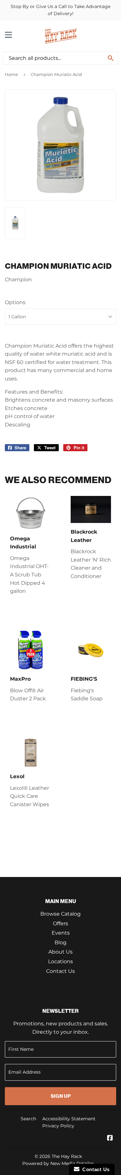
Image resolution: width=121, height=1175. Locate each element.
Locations (60, 961)
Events (61, 933)
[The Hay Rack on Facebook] (110, 1138)
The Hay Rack (67, 1156)
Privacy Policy (58, 1125)
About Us (60, 952)
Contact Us (60, 971)
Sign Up (61, 1096)
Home (11, 74)
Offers (60, 923)
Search (28, 1118)
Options (15, 302)
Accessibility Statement (69, 1118)
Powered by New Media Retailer (58, 1163)
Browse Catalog (60, 914)
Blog (60, 942)
